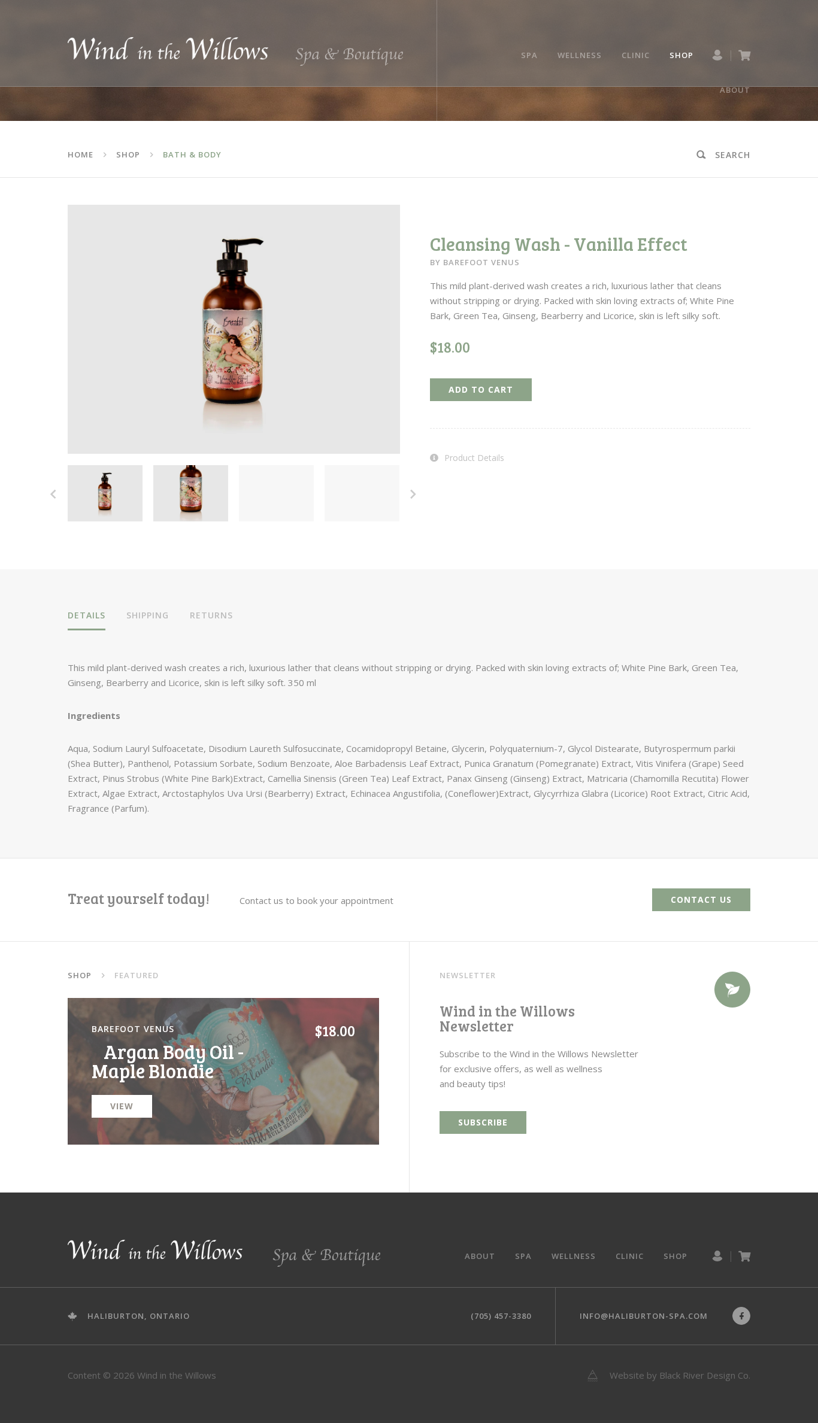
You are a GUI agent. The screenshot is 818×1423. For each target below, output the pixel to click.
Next (413, 492)
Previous (53, 492)
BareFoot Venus (481, 262)
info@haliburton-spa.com (644, 1315)
